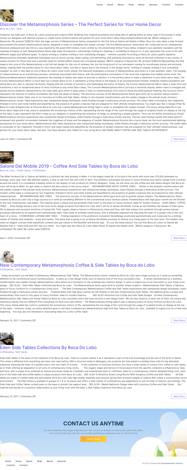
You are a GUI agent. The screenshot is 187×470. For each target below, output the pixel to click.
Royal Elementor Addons (172, 463)
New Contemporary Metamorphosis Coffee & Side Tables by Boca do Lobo (77, 265)
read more (179, 139)
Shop (131, 4)
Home (100, 4)
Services (153, 4)
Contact (166, 4)
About (121, 4)
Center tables (24, 170)
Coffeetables (39, 170)
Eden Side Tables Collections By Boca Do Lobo (48, 347)
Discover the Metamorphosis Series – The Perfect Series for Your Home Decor (80, 24)
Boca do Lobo (7, 28)
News (19, 28)
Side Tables (21, 269)
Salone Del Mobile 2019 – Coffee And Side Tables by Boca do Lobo (69, 166)
